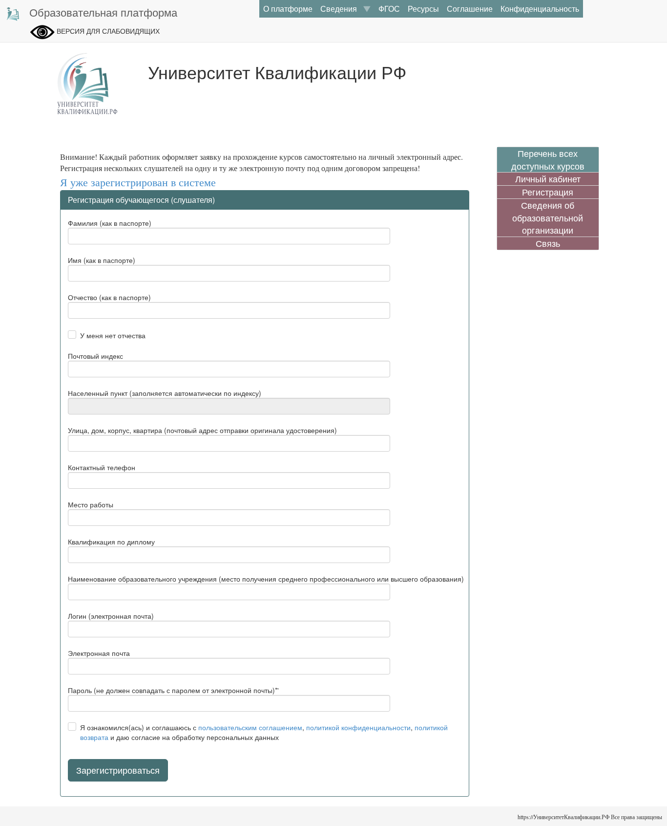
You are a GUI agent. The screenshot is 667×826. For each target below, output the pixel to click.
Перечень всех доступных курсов (547, 159)
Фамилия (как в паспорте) (109, 223)
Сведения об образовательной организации (547, 217)
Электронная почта (99, 653)
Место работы (90, 504)
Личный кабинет (548, 179)
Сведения (341, 8)
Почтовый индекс (95, 356)
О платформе (288, 8)
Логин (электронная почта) (111, 616)
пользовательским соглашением (250, 727)
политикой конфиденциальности (358, 727)
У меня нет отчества (113, 335)
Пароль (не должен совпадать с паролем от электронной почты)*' (173, 690)
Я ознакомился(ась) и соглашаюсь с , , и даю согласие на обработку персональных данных (264, 732)
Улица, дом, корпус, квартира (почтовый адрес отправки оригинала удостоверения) (202, 430)
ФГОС (389, 8)
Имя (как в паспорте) (101, 260)
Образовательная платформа (103, 12)
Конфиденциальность (539, 8)
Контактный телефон (101, 467)
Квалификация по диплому (111, 541)
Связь (548, 243)
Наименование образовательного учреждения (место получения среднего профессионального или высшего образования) (266, 579)
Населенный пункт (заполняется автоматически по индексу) (164, 393)
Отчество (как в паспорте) (109, 297)
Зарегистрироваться (118, 769)
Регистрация (547, 192)
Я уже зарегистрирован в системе (138, 182)
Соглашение (470, 8)
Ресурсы (423, 8)
